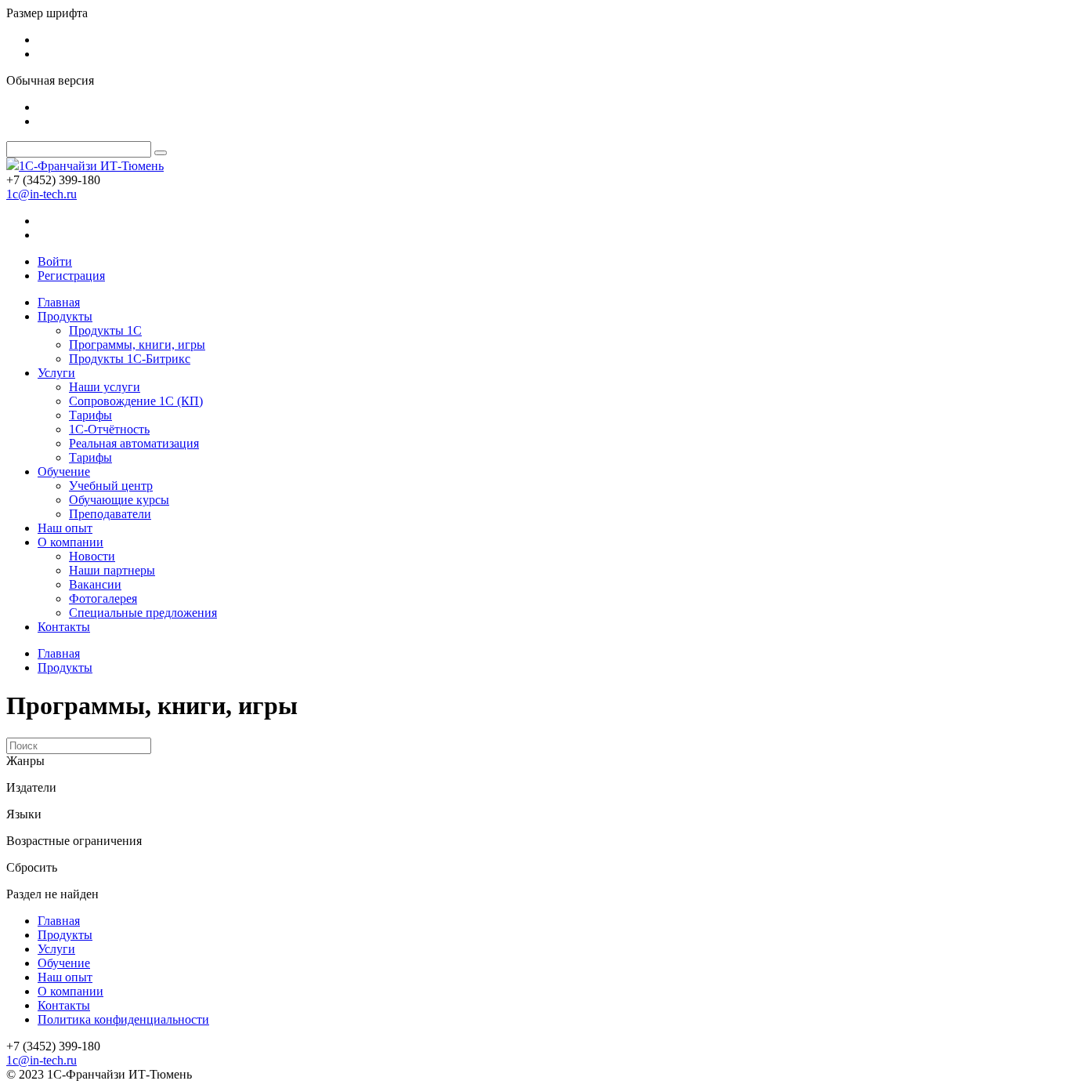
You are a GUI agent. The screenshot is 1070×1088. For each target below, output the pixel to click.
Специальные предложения (143, 612)
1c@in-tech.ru (41, 194)
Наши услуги (104, 386)
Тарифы (90, 415)
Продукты (65, 316)
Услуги (56, 372)
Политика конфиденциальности (123, 1019)
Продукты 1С (105, 330)
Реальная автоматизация (134, 443)
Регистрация (71, 275)
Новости (92, 556)
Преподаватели (110, 513)
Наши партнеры (112, 570)
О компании (70, 542)
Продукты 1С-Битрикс (129, 358)
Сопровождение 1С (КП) (136, 401)
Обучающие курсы (119, 499)
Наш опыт (65, 528)
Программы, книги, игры (137, 344)
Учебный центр (111, 485)
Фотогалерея (103, 598)
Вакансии (95, 584)
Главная (59, 302)
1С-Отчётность (109, 429)
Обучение (64, 471)
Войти (55, 261)
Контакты (64, 626)
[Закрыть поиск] (160, 153)
